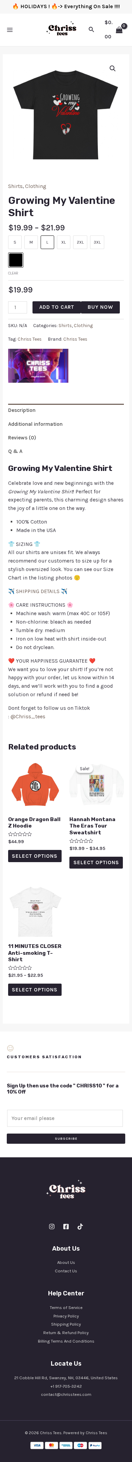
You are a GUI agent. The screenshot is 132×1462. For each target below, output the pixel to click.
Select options (35, 856)
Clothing (35, 186)
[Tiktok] (80, 1226)
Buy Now (100, 307)
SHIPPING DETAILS (38, 591)
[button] (113, 68)
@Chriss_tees (27, 717)
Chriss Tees (30, 339)
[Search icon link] (92, 29)
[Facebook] (66, 1226)
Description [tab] (22, 410)
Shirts (15, 186)
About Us (66, 1262)
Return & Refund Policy (66, 1332)
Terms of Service (66, 1307)
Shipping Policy (66, 1324)
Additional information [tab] (35, 424)
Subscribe (66, 1139)
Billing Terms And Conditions (66, 1341)
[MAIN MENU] (10, 30)
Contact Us (66, 1270)
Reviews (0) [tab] (22, 438)
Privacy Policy (66, 1315)
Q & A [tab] (15, 451)
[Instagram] (52, 1226)
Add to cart (56, 307)
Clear (13, 273)
